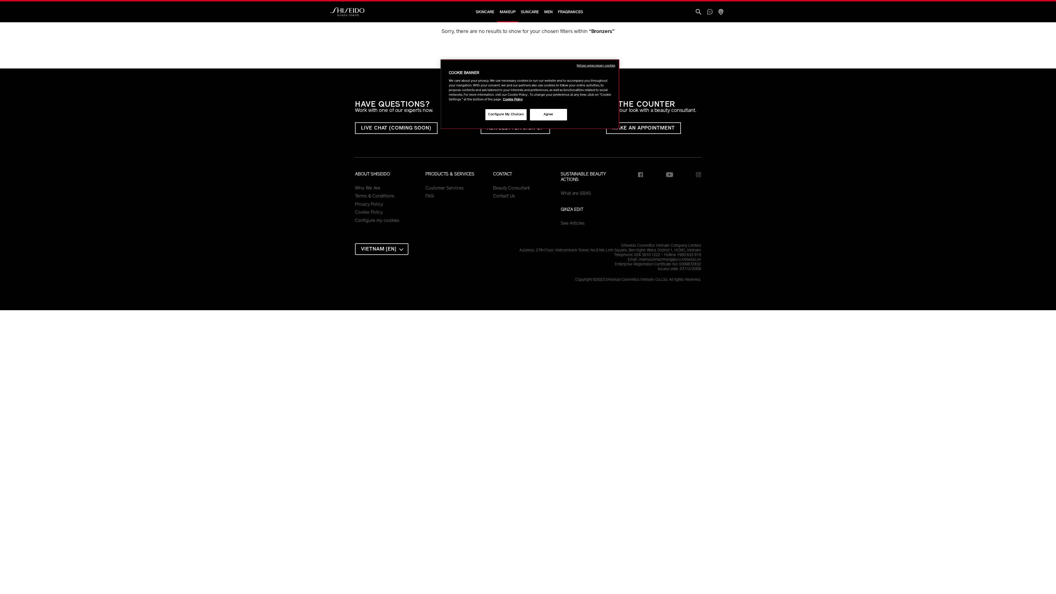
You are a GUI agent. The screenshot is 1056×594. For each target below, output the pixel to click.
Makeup (507, 12)
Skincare (485, 12)
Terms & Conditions (374, 196)
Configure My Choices (506, 114)
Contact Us (504, 196)
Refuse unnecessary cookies (596, 65)
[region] (530, 94)
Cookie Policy (369, 212)
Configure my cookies (377, 221)
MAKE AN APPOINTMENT (643, 128)
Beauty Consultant (511, 188)
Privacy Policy (369, 204)
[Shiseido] (347, 11)
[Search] (698, 12)
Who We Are (367, 188)
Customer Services (444, 188)
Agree (548, 114)
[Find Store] (721, 12)
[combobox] (381, 249)
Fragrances (570, 12)
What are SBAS (576, 193)
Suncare (529, 12)
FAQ (429, 196)
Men (548, 12)
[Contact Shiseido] (710, 12)
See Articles (573, 223)
